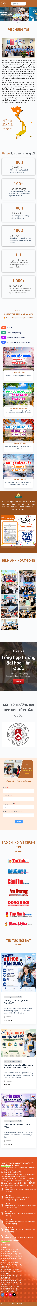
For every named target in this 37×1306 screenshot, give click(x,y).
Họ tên (5, 788)
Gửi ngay (18, 821)
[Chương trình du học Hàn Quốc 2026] (18, 973)
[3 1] (9, 588)
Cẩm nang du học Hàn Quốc (13, 997)
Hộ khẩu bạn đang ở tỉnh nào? (12, 812)
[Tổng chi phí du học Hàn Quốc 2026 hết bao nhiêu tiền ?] (18, 1043)
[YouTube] (6, 1295)
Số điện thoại (7, 796)
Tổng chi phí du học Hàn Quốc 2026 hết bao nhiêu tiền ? (18, 1066)
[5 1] (9, 600)
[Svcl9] (9, 624)
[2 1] (27, 576)
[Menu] (35, 3)
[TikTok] (14, 1295)
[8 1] (27, 612)
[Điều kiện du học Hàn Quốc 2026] (18, 1105)
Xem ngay (18, 681)
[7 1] (9, 612)
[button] (2, 14)
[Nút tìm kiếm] (24, 3)
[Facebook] (2, 1295)
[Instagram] (10, 1295)
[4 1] (27, 588)
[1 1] (9, 576)
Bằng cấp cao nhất (9, 804)
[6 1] (27, 600)
